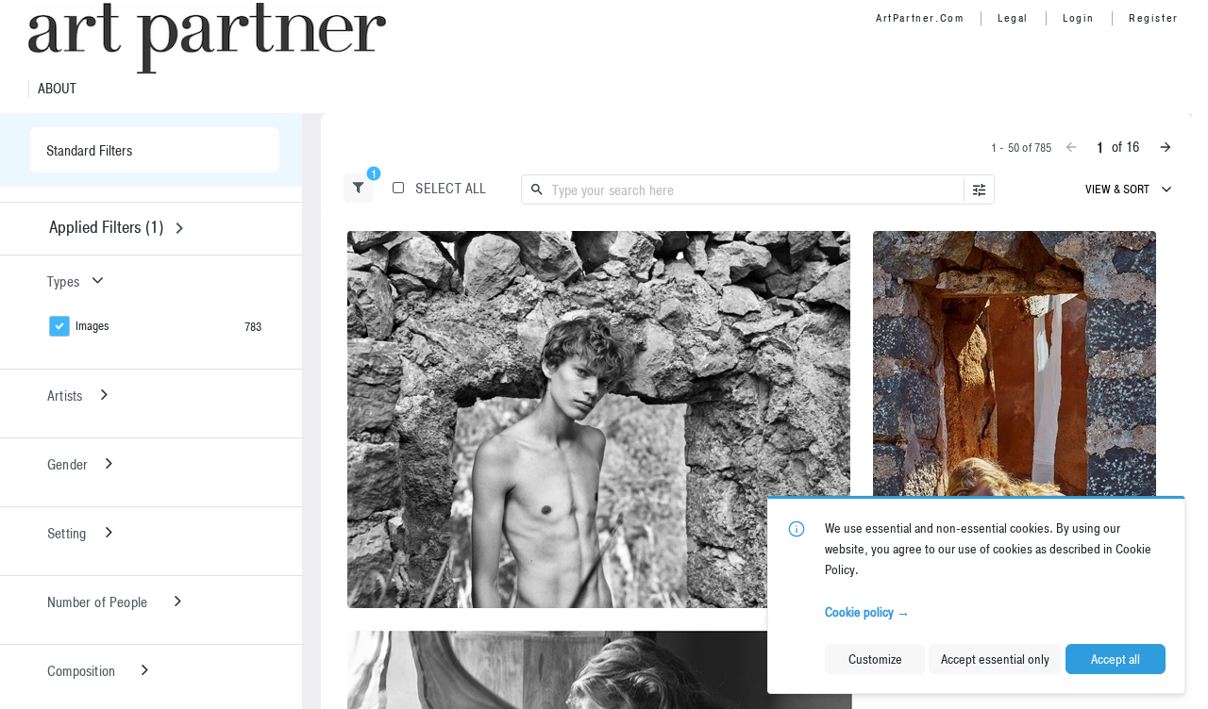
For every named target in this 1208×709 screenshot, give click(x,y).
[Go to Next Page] (1165, 147)
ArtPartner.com (920, 18)
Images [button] (92, 326)
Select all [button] (450, 188)
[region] (598, 419)
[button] (359, 188)
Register (1154, 18)
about (57, 88)
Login (1079, 18)
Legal (1013, 18)
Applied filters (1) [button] (106, 227)
